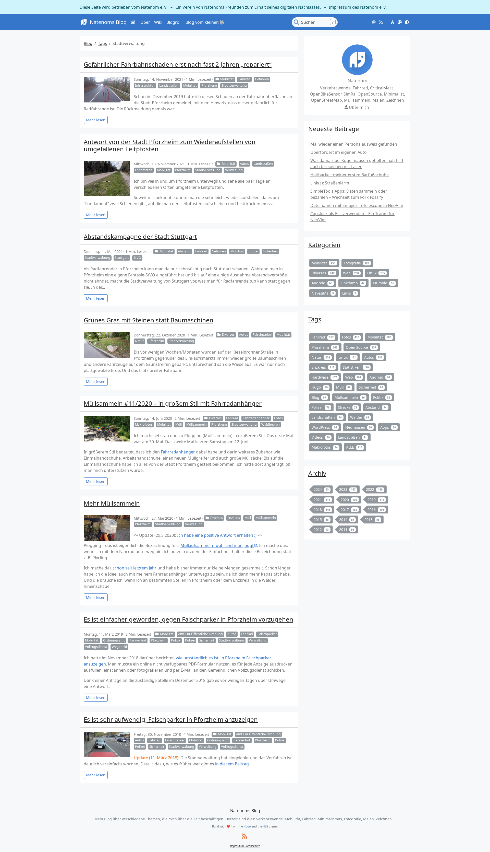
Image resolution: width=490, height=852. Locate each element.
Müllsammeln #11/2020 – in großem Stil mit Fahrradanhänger (173, 403)
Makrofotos (144, 424)
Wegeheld (119, 647)
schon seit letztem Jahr (134, 568)
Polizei (253, 251)
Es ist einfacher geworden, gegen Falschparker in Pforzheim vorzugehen (188, 619)
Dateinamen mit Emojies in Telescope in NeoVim (356, 205)
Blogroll (173, 22)
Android (322, 283)
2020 (349, 499)
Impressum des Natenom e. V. (358, 7)
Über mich (359, 107)
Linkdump (353, 283)
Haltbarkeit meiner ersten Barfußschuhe (349, 175)
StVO (137, 257)
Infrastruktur (145, 85)
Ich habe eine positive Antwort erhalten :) (216, 535)
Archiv (317, 473)
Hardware (324, 377)
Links (349, 293)
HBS (265, 826)
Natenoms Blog (108, 22)
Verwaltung (234, 170)
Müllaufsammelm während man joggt (217, 545)
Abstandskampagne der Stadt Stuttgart (140, 236)
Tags (102, 43)
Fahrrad (244, 79)
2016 (376, 509)
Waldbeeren (270, 424)
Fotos (278, 418)
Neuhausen (358, 427)
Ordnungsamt (114, 640)
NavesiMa (323, 293)
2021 (322, 499)
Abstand (184, 251)
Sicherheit (270, 251)
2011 (346, 529)
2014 (346, 519)
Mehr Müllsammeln (112, 503)
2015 (321, 519)
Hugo (320, 387)
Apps (388, 427)
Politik (175, 640)
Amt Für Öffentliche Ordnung (200, 634)
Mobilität (227, 79)
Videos (321, 437)
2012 (321, 529)
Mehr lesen (95, 120)
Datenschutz (252, 846)
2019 (376, 499)
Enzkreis (233, 518)
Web (351, 273)
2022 (374, 489)
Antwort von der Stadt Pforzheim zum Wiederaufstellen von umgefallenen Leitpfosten (169, 145)
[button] (392, 22)
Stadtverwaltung (234, 85)
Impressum (237, 846)
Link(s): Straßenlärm (329, 183)
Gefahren (262, 79)
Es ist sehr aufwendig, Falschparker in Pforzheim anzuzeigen (171, 719)
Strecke (347, 407)
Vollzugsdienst (96, 647)
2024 (321, 489)
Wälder (359, 417)
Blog (88, 43)
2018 (322, 509)
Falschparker (262, 334)
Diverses (228, 334)
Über (145, 22)
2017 (349, 509)
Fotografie (356, 263)
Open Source (361, 347)
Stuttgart (122, 257)
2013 (371, 519)
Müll (178, 424)
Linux (376, 273)
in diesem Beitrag (232, 764)
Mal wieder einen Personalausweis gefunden (353, 144)
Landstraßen (169, 85)
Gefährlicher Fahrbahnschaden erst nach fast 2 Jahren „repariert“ (178, 64)
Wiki (158, 22)
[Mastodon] (373, 22)
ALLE (354, 447)
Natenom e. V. (154, 7)
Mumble (383, 283)
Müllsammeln (196, 424)
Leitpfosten (143, 170)
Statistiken (356, 367)
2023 (347, 489)
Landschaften (327, 417)
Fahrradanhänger (256, 418)
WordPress (324, 427)
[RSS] (381, 22)
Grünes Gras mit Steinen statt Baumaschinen (148, 320)
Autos (244, 163)
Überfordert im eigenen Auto (338, 152)
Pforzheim (209, 85)
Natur (139, 341)
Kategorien (324, 244)
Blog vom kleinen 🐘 (205, 22)
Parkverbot (137, 640)
